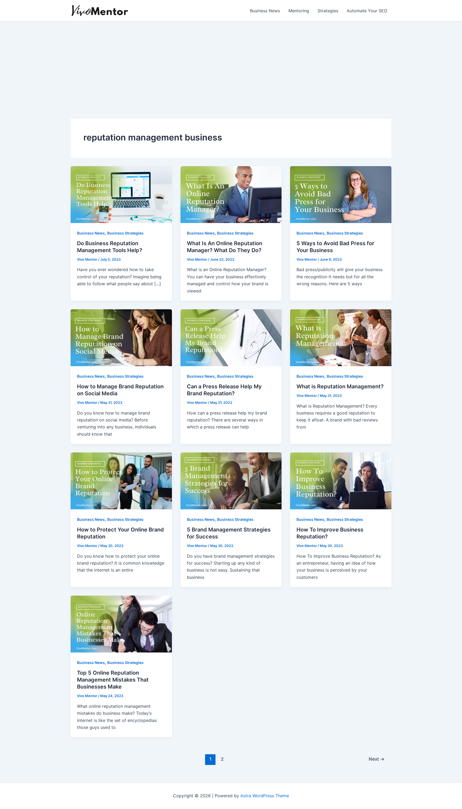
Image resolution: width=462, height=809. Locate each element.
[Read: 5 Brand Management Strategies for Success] (231, 480)
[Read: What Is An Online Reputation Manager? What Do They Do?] (231, 194)
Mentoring (298, 10)
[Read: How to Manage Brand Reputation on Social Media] (121, 337)
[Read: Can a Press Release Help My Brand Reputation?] (231, 337)
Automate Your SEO (367, 10)
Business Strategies (125, 233)
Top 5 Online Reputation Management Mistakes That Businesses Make (113, 680)
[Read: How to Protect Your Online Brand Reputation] (121, 480)
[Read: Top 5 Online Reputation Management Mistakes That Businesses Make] (121, 623)
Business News (265, 10)
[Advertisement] (231, 61)
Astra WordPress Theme (264, 795)
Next (376, 759)
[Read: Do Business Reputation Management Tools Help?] (121, 194)
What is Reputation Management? (340, 386)
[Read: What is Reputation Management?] (340, 337)
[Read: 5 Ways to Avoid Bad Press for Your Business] (340, 194)
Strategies (328, 10)
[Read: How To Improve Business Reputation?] (340, 480)
